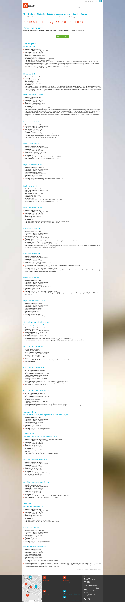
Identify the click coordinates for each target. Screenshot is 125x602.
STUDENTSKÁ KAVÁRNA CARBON (71, 600)
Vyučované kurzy (46, 17)
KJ (39, 17)
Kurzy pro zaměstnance (58, 17)
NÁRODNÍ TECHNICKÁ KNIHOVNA (71, 594)
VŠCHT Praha (34, 17)
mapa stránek (93, 1)
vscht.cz (87, 1)
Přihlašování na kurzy (62, 37)
